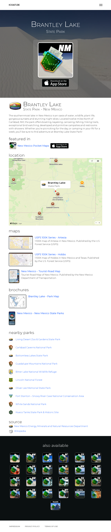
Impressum (14, 526)
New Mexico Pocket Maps (33, 145)
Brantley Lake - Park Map (43, 296)
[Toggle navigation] (100, 5)
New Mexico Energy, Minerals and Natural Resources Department (51, 426)
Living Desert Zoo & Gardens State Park (38, 339)
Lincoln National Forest (29, 380)
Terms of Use (51, 526)
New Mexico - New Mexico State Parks (40, 313)
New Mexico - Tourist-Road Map (40, 271)
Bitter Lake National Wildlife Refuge (36, 372)
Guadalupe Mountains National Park (36, 363)
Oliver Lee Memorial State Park (33, 388)
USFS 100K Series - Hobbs (50, 254)
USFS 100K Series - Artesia (50, 237)
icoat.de (14, 5)
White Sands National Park (31, 404)
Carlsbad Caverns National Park (34, 347)
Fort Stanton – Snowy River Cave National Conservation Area (50, 396)
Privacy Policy (32, 526)
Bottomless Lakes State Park (32, 355)
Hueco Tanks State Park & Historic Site (37, 412)
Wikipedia (20, 431)
